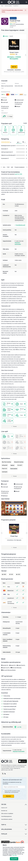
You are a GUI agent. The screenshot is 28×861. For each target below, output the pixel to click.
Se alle (25, 123)
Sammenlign (10, 69)
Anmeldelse (18, 69)
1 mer (2, 88)
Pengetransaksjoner (19, 167)
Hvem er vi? (4, 807)
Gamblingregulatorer (6, 816)
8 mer (25, 94)
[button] (14, 426)
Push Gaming (13, 468)
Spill (12, 167)
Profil (8, 167)
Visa (8, 594)
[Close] (25, 10)
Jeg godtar (14, 859)
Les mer (14, 855)
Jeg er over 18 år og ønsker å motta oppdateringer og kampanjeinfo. (12, 791)
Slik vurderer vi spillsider (7, 813)
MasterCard (10, 590)
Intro (4, 167)
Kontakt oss (4, 810)
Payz (8, 586)
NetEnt (12, 465)
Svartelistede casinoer (6, 819)
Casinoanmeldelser (19, 24)
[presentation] (25, 55)
